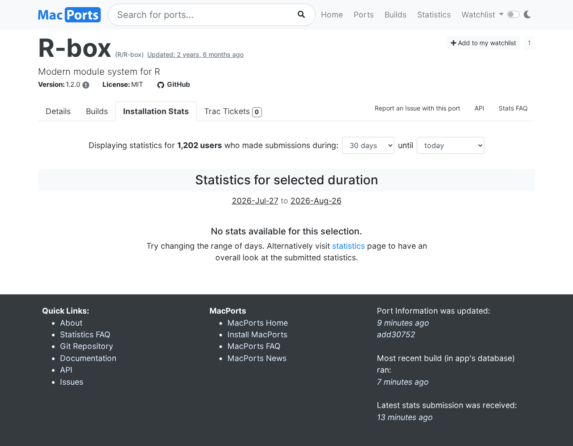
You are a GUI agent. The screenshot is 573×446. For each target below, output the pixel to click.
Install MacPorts (257, 334)
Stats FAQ (513, 108)
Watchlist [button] (479, 14)
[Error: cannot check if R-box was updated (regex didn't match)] (86, 85)
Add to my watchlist (486, 43)
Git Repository (86, 346)
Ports (364, 14)
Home (332, 14)
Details (58, 111)
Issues (71, 382)
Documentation (88, 358)
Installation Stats (156, 111)
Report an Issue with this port (417, 108)
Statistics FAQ (85, 334)
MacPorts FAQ (253, 346)
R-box (74, 48)
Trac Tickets (231, 111)
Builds (395, 14)
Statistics (434, 14)
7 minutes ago (403, 382)
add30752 (396, 334)
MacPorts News (256, 358)
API (479, 108)
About (71, 322)
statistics (348, 246)
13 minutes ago (405, 417)
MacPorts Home (257, 322)
